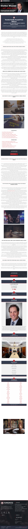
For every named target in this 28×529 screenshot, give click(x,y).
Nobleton (8, 394)
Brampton (8, 384)
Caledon (21, 385)
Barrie (8, 383)
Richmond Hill (8, 398)
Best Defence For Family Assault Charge (9, 134)
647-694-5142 (9, 8)
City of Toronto (14, 434)
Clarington (8, 386)
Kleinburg (8, 391)
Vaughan (21, 401)
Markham (8, 392)
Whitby (21, 402)
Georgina (8, 388)
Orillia (20, 395)
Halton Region (8, 389)
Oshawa (8, 396)
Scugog (8, 399)
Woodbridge (8, 403)
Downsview (20, 386)
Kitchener (21, 390)
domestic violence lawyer (19, 26)
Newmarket (20, 393)
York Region (20, 403)
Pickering (21, 397)
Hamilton (21, 389)
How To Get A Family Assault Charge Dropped (9, 137)
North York (20, 394)
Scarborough (20, 398)
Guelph (21, 388)
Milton (20, 392)
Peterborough (8, 397)
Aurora (21, 382)
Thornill (8, 400)
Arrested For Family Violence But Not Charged (9, 135)
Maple (20, 391)
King (8, 390)
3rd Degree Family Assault (7, 133)
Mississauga (8, 393)
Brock (20, 384)
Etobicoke (21, 387)
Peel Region (20, 396)
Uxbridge (8, 401)
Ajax (8, 382)
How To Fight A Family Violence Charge (9, 136)
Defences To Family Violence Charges (8, 141)
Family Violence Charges (7, 144)
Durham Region (8, 387)
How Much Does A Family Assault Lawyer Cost (10, 142)
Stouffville (21, 399)
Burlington (8, 385)
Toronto (21, 400)
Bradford (21, 383)
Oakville (8, 395)
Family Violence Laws (6, 143)
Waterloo (8, 402)
